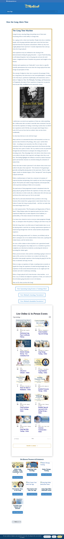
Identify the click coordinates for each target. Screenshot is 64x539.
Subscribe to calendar (31, 445)
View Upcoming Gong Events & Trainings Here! (32, 289)
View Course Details (17, 477)
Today (33, 438)
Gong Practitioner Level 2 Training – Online (24, 409)
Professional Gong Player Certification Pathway (25, 335)
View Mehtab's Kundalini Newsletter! (32, 301)
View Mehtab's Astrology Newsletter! (32, 295)
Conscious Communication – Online (42, 429)
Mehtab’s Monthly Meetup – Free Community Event (24, 353)
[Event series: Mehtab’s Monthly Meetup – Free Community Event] (27, 350)
